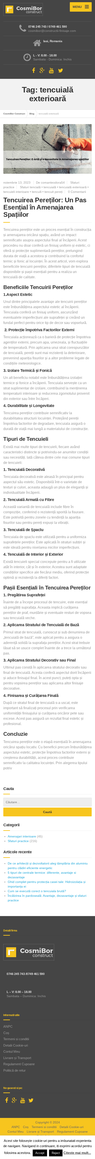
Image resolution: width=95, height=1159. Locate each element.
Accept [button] (39, 1153)
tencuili (37, 191)
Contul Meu (11, 1051)
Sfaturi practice (18, 841)
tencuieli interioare (16, 191)
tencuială (50, 187)
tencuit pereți (53, 191)
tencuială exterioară (73, 187)
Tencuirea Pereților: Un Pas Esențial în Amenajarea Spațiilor (45, 207)
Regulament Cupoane (19, 1064)
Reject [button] (56, 1153)
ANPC (8, 1026)
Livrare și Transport (17, 1058)
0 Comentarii (77, 191)
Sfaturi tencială (30, 187)
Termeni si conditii (16, 1039)
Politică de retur (14, 1070)
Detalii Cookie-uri (15, 1045)
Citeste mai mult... (77, 1153)
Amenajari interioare (22, 836)
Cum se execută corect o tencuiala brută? (37, 891)
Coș (6, 1033)
